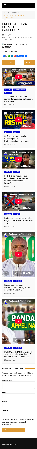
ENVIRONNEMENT (26, 37)
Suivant (28, 62)
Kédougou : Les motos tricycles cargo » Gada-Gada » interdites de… (18, 220)
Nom (4, 392)
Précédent (10, 62)
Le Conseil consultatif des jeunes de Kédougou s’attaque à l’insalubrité (18, 98)
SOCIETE (12, 39)
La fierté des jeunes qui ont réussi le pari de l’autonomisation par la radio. (17, 138)
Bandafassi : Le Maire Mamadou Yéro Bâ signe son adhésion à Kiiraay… (17, 287)
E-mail (5, 401)
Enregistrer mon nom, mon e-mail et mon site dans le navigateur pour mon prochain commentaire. (18, 422)
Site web (5, 410)
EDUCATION (15, 37)
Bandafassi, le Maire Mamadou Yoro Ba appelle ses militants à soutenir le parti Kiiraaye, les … (18, 354)
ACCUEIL (7, 37)
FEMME (5, 39)
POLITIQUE (17, 281)
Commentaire (7, 380)
